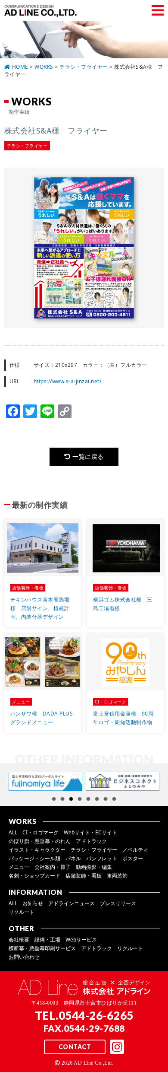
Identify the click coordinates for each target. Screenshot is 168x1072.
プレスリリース (118, 903)
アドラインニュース (71, 903)
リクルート (21, 912)
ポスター (132, 858)
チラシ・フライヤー (94, 849)
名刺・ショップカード (34, 875)
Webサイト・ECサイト (90, 832)
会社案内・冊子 (52, 867)
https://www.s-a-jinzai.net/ (68, 381)
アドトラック (91, 841)
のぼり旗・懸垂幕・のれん (40, 841)
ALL (13, 832)
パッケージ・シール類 (34, 858)
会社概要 (19, 939)
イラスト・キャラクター (37, 849)
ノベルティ (135, 849)
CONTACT (75, 1046)
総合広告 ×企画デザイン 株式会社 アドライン (42, 10)
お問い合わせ (24, 957)
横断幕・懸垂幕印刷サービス (42, 948)
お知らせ (32, 903)
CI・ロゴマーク (40, 832)
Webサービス (81, 939)
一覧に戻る (87, 456)
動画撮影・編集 (94, 867)
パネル (73, 858)
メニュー (19, 867)
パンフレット (101, 858)
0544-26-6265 (96, 1015)
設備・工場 (47, 939)
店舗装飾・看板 (83, 875)
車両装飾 (117, 875)
